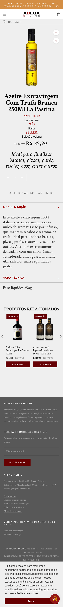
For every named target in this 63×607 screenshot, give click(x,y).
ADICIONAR (18, 364)
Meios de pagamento (13, 511)
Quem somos (10, 496)
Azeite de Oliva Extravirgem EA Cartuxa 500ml (17, 350)
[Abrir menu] (4, 14)
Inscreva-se (17, 462)
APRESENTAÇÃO (14, 207)
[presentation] (2, 336)
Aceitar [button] (31, 601)
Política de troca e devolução (16, 503)
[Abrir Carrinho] (58, 14)
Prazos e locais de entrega (15, 499)
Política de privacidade (14, 507)
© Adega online (16, 549)
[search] (33, 22)
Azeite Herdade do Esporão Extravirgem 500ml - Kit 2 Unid (43, 350)
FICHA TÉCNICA (13, 277)
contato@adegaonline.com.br (17, 488)
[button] (39, 593)
